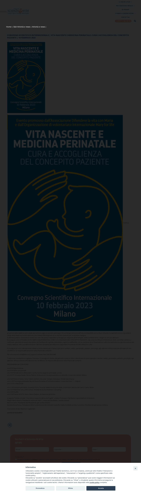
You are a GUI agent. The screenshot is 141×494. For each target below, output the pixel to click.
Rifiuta (70, 488)
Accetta (101, 488)
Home (9, 26)
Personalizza (40, 488)
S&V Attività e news (21, 26)
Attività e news (38, 26)
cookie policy (94, 482)
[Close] (135, 468)
